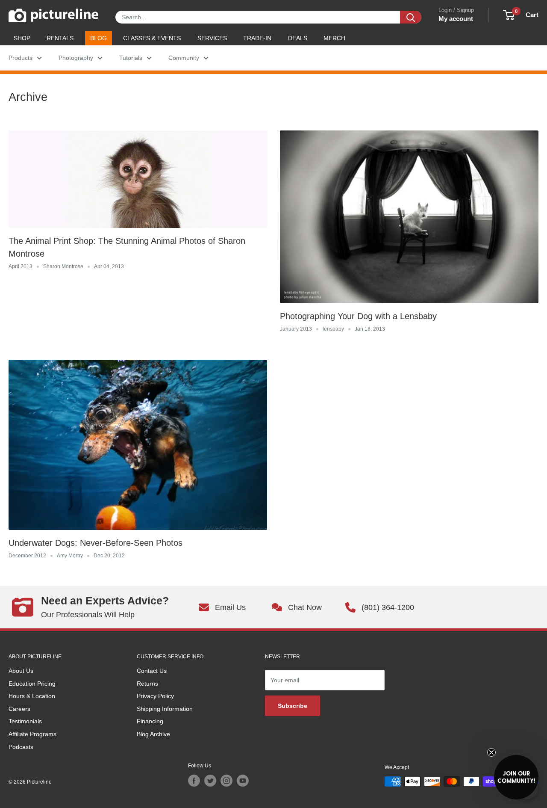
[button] (516, 777)
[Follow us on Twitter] (210, 781)
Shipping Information (165, 708)
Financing (150, 721)
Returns (147, 683)
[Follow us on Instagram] (226, 781)
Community (183, 57)
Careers (19, 708)
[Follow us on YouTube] (243, 781)
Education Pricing (32, 683)
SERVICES (212, 38)
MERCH (334, 38)
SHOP (22, 38)
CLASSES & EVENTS (152, 38)
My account (455, 18)
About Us (21, 670)
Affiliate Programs (32, 734)
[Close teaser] (491, 752)
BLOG (98, 38)
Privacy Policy (155, 696)
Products (20, 57)
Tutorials (130, 57)
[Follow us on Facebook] (194, 781)
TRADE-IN (257, 38)
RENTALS (60, 38)
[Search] (410, 17)
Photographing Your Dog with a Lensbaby (358, 316)
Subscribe (292, 705)
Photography (76, 57)
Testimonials (25, 721)
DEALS (297, 38)
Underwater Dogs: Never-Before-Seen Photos (95, 543)
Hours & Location (32, 696)
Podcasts (21, 746)
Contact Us (152, 670)
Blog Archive (153, 734)
